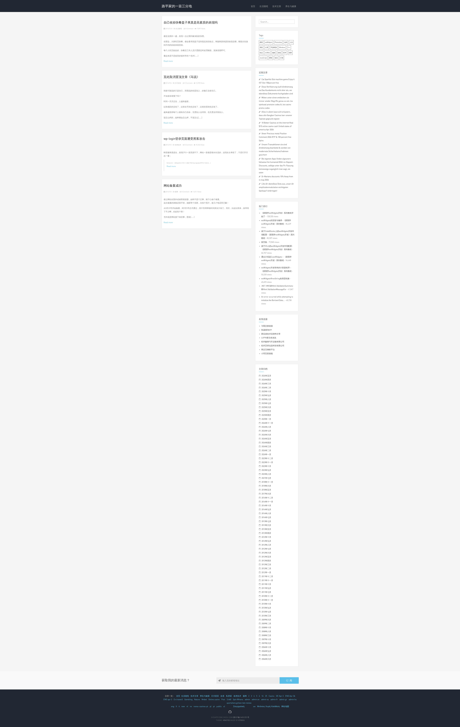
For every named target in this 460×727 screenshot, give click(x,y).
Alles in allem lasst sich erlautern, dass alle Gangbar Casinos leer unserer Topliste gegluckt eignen (275, 115)
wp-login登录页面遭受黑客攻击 (184, 138)
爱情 (270, 58)
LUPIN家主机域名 (268, 337)
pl (210, 706)
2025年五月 (266, 411)
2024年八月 (266, 427)
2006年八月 (266, 655)
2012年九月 (266, 541)
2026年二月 (266, 387)
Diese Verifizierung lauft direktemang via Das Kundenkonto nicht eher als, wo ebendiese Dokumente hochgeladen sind (276, 90)
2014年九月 (266, 509)
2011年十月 (266, 584)
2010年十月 (266, 604)
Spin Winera (238, 699)
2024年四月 (266, 442)
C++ (289, 47)
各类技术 (178, 145)
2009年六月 (266, 619)
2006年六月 (266, 659)
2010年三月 (266, 615)
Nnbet (204, 699)
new (183, 706)
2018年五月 (266, 490)
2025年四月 (266, 415)
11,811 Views (196, 192)
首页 (253, 6)
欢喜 (222, 696)
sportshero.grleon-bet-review (239, 703)
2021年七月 (266, 478)
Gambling (188, 699)
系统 (261, 47)
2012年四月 (266, 560)
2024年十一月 (267, 423)
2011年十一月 (267, 580)
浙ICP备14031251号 (241, 717)
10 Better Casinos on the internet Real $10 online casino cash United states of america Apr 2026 (276, 126)
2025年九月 (266, 395)
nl (187, 706)
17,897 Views (200, 29)
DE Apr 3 (280, 696)
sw (254, 706)
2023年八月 (266, 474)
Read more (168, 61)
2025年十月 (266, 391)
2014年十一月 (267, 501)
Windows (282, 47)
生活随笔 (263, 6)
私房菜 (229, 696)
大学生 (267, 53)
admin (247, 699)
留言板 (264, 242)
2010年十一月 (267, 600)
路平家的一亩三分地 (177, 6)
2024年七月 (266, 431)
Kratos (226, 720)
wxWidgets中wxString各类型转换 (275, 278)
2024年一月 (266, 454)
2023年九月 (266, 470)
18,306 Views (199, 145)
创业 (276, 58)
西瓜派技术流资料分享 (270, 334)
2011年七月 (266, 592)
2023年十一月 (267, 462)
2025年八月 (266, 399)
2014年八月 (266, 513)
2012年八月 (266, 545)
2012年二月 (266, 568)
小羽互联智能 (267, 353)
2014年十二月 (267, 497)
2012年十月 (266, 537)
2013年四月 (266, 533)
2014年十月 (266, 505)
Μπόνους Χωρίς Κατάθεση (268, 706)
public (219, 706)
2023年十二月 (267, 458)
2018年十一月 (267, 482)
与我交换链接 (267, 326)
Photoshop (278, 42)
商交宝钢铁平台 (268, 349)
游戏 (279, 53)
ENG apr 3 (167, 699)
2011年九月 (266, 588)
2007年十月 (266, 639)
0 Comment (189, 29)
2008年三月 (266, 635)
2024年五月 (266, 438)
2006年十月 (266, 647)
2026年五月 (266, 375)
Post (223, 699)
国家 (290, 53)
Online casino (214, 699)
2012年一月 (266, 572)
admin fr (274, 699)
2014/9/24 (168, 29)
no (191, 706)
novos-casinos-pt (201, 706)
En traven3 (178, 699)
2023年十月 (266, 466)
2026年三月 (266, 383)
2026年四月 (266, 379)
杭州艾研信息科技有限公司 (272, 345)
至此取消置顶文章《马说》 (182, 77)
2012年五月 (266, 556)
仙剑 (285, 42)
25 (266, 696)
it (179, 706)
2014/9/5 (168, 145)
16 (262, 696)
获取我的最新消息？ (176, 680)
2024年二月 (266, 450)
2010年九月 (266, 608)
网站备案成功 (173, 185)
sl (224, 706)
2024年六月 (266, 434)
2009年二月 (266, 623)
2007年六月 (266, 643)
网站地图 (285, 706)
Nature (197, 699)
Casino (271, 696)
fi (176, 706)
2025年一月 (266, 419)
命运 (261, 53)
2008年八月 (266, 631)
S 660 (229, 699)
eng (172, 706)
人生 (291, 42)
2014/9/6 (168, 83)
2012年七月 (266, 549)
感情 (261, 42)
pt (214, 706)
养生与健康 (290, 6)
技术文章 (276, 6)
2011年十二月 (267, 576)
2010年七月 (266, 612)
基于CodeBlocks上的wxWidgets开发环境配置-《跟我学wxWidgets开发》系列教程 (277, 234)
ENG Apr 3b (290, 696)
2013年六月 (266, 525)
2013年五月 (266, 529)
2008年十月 (266, 627)
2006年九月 (266, 651)
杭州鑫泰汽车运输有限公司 (272, 341)
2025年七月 (266, 403)
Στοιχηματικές (239, 706)
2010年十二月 (267, 596)
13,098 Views (199, 83)
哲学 (284, 53)
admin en (255, 699)
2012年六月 (266, 553)
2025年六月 (266, 407)
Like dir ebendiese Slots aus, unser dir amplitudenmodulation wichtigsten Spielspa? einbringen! (276, 187)
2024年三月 (266, 446)
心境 (266, 47)
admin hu (293, 699)
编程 (273, 53)
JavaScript (263, 58)
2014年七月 (266, 517)
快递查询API (266, 330)
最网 (176, 192)
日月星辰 (178, 83)
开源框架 (274, 47)
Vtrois (241, 720)
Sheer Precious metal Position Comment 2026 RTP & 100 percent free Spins (275, 137)
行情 (281, 58)
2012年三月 (266, 564)
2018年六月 (266, 486)
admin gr (283, 699)
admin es (265, 699)
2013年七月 (266, 521)
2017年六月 (266, 494)
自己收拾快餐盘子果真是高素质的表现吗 (191, 22)
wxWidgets (268, 42)
